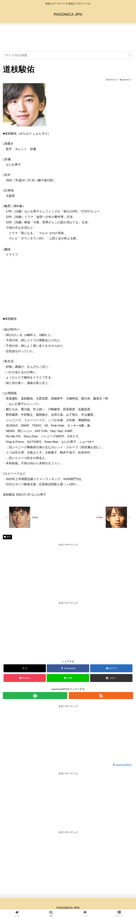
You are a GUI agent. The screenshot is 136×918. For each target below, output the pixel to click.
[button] (129, 55)
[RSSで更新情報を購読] (101, 695)
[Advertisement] (68, 39)
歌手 (9, 537)
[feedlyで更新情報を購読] (35, 695)
